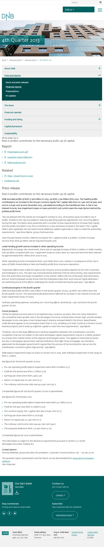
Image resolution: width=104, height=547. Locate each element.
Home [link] (4, 60)
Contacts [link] (59, 495)
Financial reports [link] (31, 60)
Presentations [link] (12, 91)
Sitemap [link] (90, 535)
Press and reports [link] (15, 60)
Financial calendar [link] (13, 112)
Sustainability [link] (10, 133)
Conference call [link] (11, 180)
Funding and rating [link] (13, 119)
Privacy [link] (74, 535)
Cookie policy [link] (92, 532)
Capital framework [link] (13, 126)
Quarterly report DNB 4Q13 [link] (19, 157)
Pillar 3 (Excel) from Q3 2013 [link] (20, 175)
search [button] (100, 2)
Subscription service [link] (64, 515)
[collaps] (99, 68)
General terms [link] (77, 532)
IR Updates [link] (11, 95)
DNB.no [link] (68, 9)
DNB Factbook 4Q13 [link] (16, 162)
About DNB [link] (9, 68)
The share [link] (9, 105)
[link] (8, 10)
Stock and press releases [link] (17, 82)
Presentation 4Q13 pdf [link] (17, 151)
